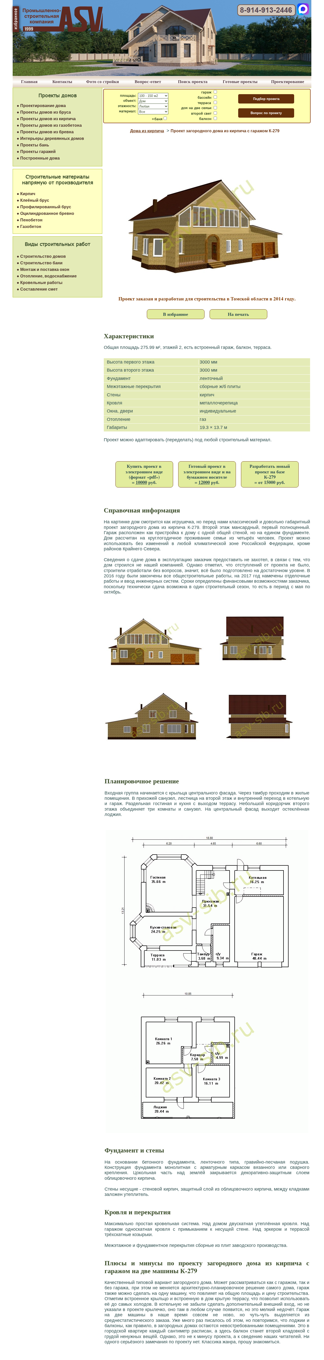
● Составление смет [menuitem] (37, 289)
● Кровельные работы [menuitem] (40, 282)
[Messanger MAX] (303, 13)
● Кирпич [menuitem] (26, 194)
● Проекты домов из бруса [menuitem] (44, 112)
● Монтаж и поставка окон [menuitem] (43, 269)
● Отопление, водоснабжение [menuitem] (47, 276)
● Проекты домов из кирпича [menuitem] (46, 119)
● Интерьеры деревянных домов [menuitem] (50, 138)
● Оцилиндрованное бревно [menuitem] (45, 213)
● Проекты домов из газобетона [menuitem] (49, 125)
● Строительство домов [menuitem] (41, 256)
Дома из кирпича (147, 131)
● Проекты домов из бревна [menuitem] (45, 132)
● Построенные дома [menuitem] (38, 158)
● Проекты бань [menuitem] (33, 145)
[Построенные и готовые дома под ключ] (162, 74)
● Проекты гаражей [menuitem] (36, 151)
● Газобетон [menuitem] (29, 226)
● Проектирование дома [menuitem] (41, 106)
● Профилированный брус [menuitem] (44, 207)
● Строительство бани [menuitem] (40, 263)
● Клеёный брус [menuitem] (33, 200)
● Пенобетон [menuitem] (30, 220)
